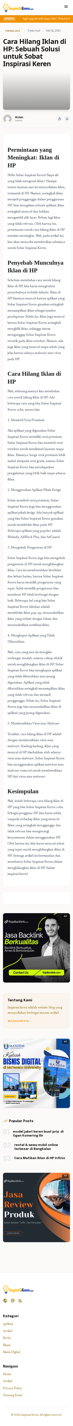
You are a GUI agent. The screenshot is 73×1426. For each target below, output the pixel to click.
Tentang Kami (12, 1395)
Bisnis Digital (11, 1352)
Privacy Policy (12, 1388)
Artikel (7, 1331)
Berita (7, 1338)
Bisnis (6, 1345)
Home (7, 1374)
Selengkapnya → (20, 1021)
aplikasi (8, 1324)
